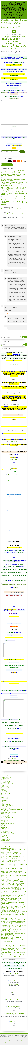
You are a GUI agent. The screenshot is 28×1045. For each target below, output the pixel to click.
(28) (8, 812)
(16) (4, 827)
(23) (4, 819)
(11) (4, 836)
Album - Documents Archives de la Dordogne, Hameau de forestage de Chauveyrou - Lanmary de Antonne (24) (14, 864)
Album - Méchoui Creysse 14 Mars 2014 (12, 879)
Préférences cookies (14, 1043)
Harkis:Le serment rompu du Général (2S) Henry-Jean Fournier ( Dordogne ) (12, 908)
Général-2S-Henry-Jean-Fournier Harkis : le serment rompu (13, 902)
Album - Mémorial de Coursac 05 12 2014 (12, 882)
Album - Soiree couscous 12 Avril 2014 (11, 884)
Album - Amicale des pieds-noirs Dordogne (13, 851)
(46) (5, 803)
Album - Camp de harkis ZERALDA (11, 853)
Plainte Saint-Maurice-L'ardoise (9, 936)
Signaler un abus (7, 1042)
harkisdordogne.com (17, 145)
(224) (6, 782)
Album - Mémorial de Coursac (9, 880)
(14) (4, 830)
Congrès (10, 34)
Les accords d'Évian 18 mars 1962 (10, 918)
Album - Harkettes (6, 878)
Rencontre (17, 34)
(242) (5, 781)
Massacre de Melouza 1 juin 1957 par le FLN (13, 925)
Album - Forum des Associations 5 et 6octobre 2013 (13, 875)
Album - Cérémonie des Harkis (9, 859)
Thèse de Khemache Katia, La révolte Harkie (13, 945)
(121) (5, 790)
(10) (6, 839)
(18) (8, 823)
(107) (4, 792)
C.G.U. (13, 1042)
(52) (3, 801)
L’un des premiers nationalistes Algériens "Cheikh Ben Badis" (12, 923)
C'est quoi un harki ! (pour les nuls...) (11, 893)
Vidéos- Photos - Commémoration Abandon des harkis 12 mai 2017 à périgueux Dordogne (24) (14, 955)
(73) (5, 797)
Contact (2, 1042)
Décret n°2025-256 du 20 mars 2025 (11, 901)
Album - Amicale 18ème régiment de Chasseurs (14, 849)
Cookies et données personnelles (20, 1042)
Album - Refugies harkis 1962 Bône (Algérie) (13, 883)
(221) (4, 785)
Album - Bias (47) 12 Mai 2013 (9, 852)
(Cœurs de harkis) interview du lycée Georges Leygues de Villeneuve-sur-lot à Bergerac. (13, 894)
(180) (4, 786)
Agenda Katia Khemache (7, 848)
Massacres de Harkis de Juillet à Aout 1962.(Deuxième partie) (13, 927)
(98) (5, 793)
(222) (7, 784)
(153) (4, 789)
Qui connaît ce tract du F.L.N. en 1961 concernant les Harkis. (11, 937)
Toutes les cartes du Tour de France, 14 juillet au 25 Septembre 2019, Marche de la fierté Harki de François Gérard (13, 949)
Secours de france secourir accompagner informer (12, 943)
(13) (5, 831)
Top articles (23, 1040)
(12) (4, 835)
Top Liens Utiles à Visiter (8, 947)
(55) (4, 800)
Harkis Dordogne (10, 1040)
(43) (5, 804)
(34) (12, 809)
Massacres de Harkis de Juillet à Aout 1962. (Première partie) (13, 929)
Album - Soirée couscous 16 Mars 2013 (11, 886)
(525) (4, 780)
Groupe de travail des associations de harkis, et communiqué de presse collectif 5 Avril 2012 (14, 905)
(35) (5, 807)
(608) (6, 778)
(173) (5, 788)
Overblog (14, 1038)
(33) (5, 811)
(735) (6, 777)
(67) (4, 799)
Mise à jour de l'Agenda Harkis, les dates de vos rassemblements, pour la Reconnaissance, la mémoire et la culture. (14, 933)
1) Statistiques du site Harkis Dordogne (11, 847)
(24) (7, 818)
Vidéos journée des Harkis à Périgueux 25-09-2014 (13, 952)
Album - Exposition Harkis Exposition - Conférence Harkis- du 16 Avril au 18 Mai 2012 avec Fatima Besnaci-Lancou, (14, 872)
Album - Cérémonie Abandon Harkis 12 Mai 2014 (13, 856)
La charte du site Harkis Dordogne (10, 910)
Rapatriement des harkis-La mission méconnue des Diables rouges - (14, 940)
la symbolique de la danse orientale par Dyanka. (14, 917)
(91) (4, 795)
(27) (5, 813)
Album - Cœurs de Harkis (8, 861)
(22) (6, 820)
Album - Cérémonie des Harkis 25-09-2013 (13, 860)
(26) (5, 816)
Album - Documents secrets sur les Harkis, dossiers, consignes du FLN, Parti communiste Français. (14, 868)
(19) (5, 822)
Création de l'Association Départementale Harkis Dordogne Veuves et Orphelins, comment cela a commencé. (12, 898)
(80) (6, 796)
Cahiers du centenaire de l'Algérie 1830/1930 (13, 891)
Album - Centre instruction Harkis (10, 855)
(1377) (4, 776)
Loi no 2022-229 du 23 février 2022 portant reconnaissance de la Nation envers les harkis (13, 920)
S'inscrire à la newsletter (6, 164)
